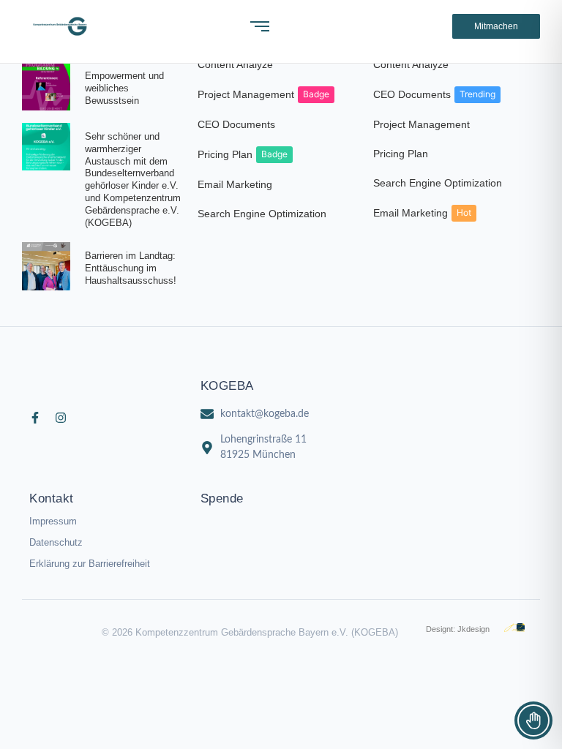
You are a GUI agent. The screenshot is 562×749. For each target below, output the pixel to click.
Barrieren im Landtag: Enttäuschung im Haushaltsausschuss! (130, 268)
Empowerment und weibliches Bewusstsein (124, 88)
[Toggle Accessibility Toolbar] (533, 720)
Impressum (53, 521)
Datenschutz (56, 542)
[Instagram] (61, 418)
